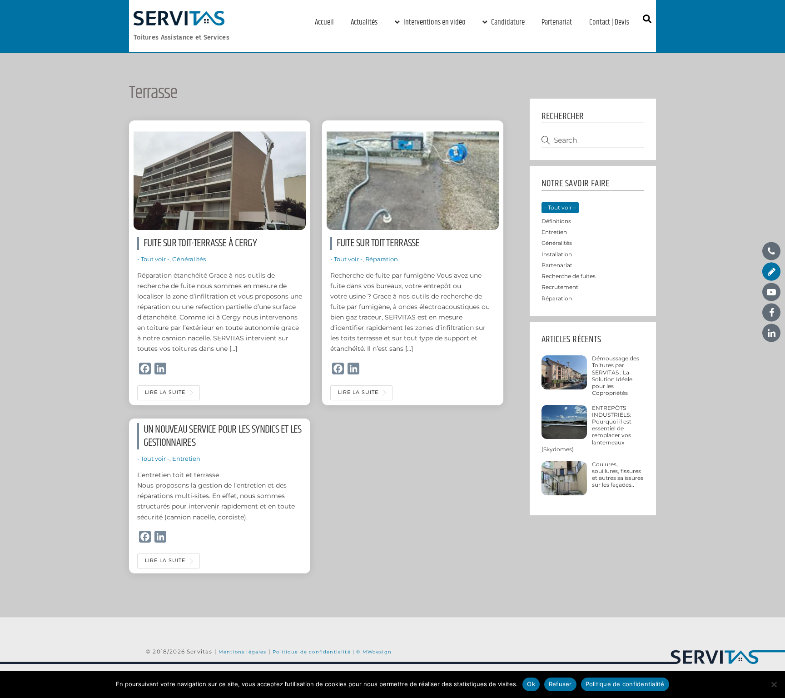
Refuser (560, 684)
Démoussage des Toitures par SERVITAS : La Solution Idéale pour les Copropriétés (615, 375)
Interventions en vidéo (434, 22)
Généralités (189, 259)
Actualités (364, 22)
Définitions (556, 221)
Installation (557, 254)
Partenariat (557, 22)
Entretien (186, 458)
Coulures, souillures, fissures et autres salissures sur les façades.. (617, 474)
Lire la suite (165, 392)
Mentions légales (243, 651)
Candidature (507, 22)
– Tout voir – (560, 207)
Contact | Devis (609, 22)
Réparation (381, 259)
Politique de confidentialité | (314, 651)
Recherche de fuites (569, 276)
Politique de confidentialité (625, 684)
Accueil (324, 22)
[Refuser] (773, 684)
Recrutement (560, 287)
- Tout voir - (153, 259)
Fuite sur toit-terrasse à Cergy (200, 243)
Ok (531, 684)
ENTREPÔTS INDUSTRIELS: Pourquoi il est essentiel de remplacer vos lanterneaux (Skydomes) (587, 429)
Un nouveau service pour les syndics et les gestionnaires (223, 436)
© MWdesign (374, 651)
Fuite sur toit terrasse (378, 243)
